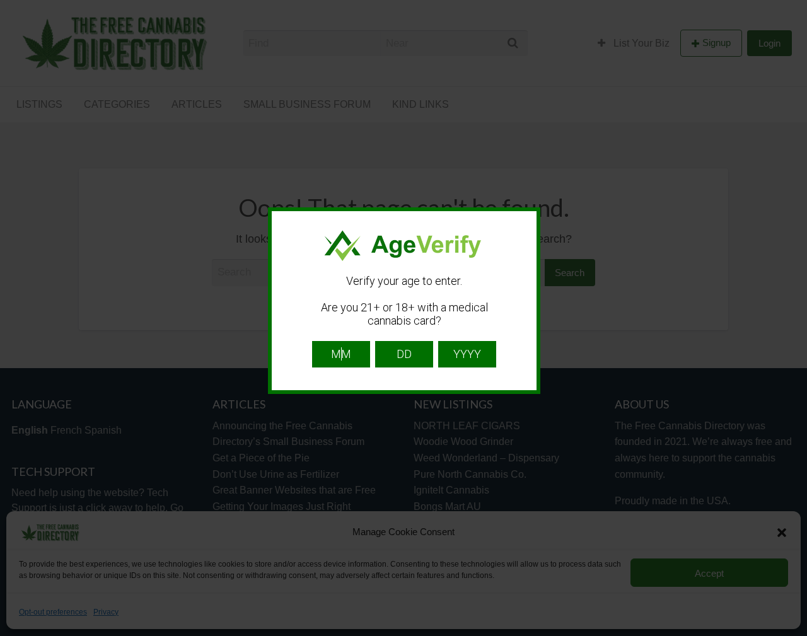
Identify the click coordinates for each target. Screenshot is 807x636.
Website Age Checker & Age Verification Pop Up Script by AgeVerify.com (791, 633)
